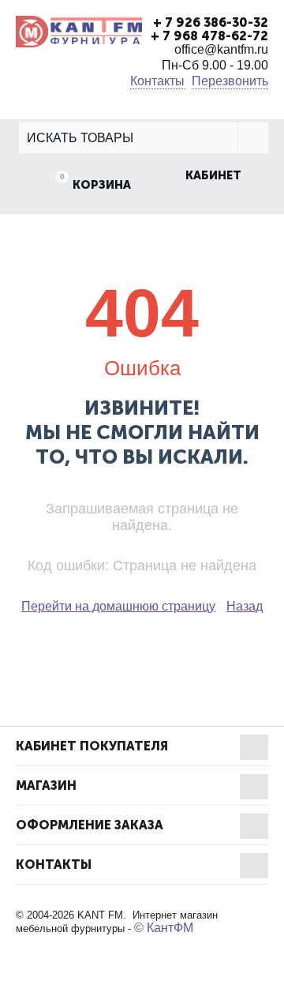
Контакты (157, 81)
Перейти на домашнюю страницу (118, 606)
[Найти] (252, 137)
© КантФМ (163, 927)
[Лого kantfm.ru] (79, 30)
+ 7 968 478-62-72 (209, 35)
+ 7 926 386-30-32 (210, 22)
